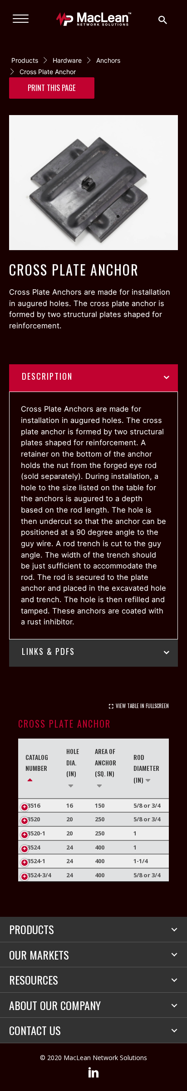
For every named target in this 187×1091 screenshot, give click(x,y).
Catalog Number (36, 762)
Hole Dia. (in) (72, 762)
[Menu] (20, 19)
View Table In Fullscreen (142, 705)
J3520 (32, 819)
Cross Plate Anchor (48, 71)
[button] (174, 929)
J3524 (32, 847)
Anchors (108, 60)
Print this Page (52, 87)
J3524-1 (35, 861)
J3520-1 (35, 833)
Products (24, 60)
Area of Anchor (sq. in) (105, 762)
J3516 (32, 805)
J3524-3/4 (38, 875)
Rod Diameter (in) (146, 768)
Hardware (67, 60)
